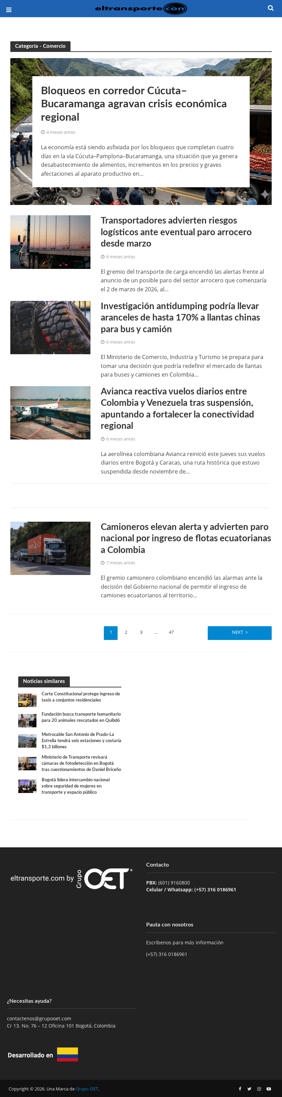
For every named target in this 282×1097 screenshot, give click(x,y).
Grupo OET (87, 1089)
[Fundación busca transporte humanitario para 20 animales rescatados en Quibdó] (27, 720)
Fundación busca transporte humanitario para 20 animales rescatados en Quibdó (81, 717)
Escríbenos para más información (185, 942)
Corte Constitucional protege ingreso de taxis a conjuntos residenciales (81, 697)
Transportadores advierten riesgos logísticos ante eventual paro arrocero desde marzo (176, 232)
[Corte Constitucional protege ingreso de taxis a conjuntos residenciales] (27, 700)
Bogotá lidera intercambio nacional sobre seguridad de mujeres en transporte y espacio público (76, 786)
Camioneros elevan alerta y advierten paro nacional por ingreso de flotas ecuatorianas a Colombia (186, 539)
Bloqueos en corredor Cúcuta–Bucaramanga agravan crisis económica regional (134, 104)
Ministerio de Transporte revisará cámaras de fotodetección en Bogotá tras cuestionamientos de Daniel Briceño (81, 763)
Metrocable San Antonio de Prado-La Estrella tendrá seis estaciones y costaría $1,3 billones (81, 740)
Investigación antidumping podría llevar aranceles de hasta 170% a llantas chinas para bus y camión (180, 318)
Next (237, 632)
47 (171, 632)
